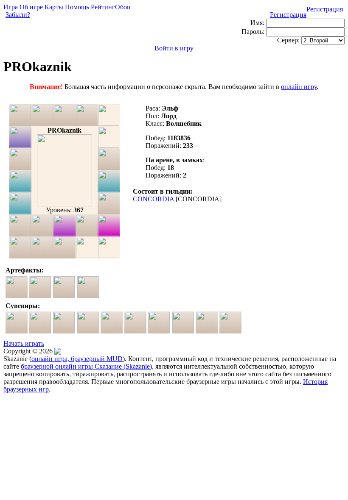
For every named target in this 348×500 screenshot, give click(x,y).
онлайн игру (299, 86)
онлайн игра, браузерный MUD (77, 358)
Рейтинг (103, 7)
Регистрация (324, 9)
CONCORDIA (153, 199)
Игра (10, 7)
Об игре (31, 7)
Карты (54, 7)
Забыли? (18, 14)
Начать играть (23, 343)
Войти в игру (174, 48)
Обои (123, 7)
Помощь (77, 7)
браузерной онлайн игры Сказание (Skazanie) (86, 366)
